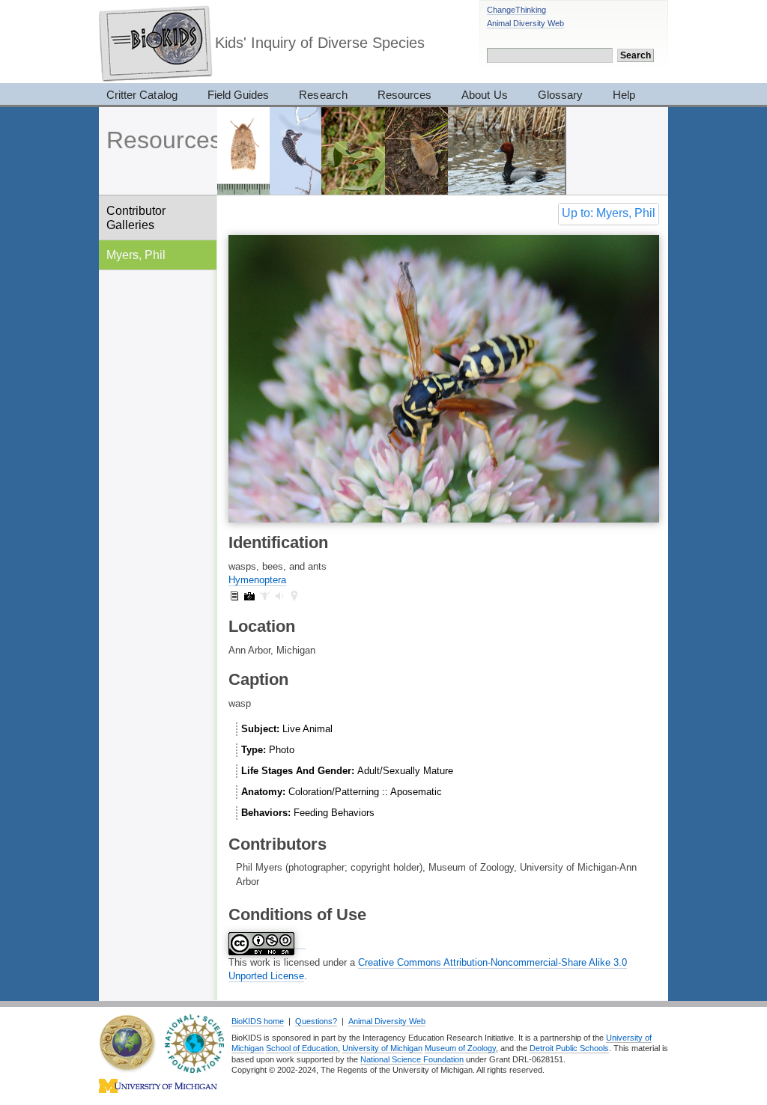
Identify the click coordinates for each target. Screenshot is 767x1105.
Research (323, 94)
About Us (484, 94)
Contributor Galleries (136, 217)
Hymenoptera (257, 579)
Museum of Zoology (460, 1048)
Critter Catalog (142, 94)
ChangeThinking (516, 9)
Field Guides (238, 94)
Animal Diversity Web (525, 23)
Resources (404, 94)
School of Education (302, 1048)
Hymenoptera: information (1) (234, 596)
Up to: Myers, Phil (608, 213)
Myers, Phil (136, 254)
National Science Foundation (412, 1059)
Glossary (560, 94)
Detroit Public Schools (569, 1048)
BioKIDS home (257, 1021)
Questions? (316, 1021)
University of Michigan (382, 1048)
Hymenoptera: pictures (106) (249, 596)
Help (624, 94)
